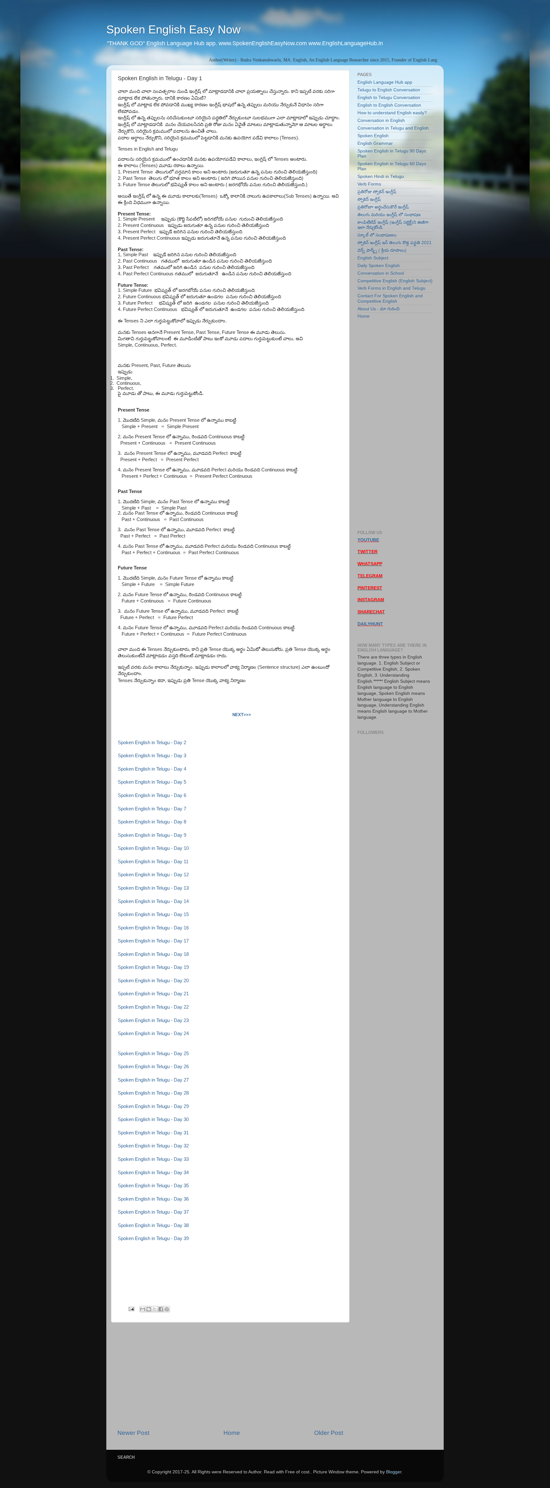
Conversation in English (381, 120)
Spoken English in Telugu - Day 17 (153, 940)
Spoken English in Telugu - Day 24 (153, 1033)
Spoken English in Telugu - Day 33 (153, 1159)
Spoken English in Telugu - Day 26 (153, 1066)
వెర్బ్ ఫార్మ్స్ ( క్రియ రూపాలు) (381, 250)
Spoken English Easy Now (173, 29)
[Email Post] (131, 1308)
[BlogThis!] (148, 1309)
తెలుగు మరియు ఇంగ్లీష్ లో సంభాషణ (388, 214)
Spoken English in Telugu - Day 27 (153, 1080)
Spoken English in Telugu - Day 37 (153, 1212)
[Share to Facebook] (161, 1309)
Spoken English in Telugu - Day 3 (152, 755)
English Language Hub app (384, 82)
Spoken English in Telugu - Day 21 (153, 993)
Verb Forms (369, 184)
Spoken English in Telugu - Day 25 (153, 1053)
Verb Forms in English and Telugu (391, 288)
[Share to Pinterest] (167, 1309)
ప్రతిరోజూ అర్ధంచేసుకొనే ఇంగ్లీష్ (383, 207)
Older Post (328, 1432)
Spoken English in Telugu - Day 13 (153, 888)
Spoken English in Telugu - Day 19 (153, 967)
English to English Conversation (389, 105)
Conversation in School (380, 273)
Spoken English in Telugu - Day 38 (153, 1225)
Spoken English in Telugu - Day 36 (153, 1199)
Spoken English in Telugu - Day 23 (153, 1020)
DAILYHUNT (370, 624)
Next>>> (241, 714)
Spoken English (373, 135)
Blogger (393, 1472)
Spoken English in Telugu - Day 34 (153, 1172)
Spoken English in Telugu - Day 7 (152, 808)
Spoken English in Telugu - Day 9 (152, 835)
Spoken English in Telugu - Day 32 (153, 1145)
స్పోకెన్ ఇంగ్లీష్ (369, 199)
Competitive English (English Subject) (395, 281)
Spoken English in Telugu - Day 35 (153, 1185)
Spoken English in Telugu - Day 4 (152, 769)
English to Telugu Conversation (388, 97)
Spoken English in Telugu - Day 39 (153, 1238)
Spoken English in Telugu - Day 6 (152, 795)
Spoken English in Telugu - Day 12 (153, 874)
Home (231, 1432)
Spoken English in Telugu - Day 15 (153, 914)
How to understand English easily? (392, 112)
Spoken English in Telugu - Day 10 (153, 848)
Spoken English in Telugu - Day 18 (153, 954)
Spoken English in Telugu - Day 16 (153, 927)
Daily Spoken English (378, 265)
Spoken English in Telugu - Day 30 (153, 1119)
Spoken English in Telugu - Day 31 (153, 1132)
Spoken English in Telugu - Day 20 (153, 980)
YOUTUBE (368, 540)
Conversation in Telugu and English (393, 128)
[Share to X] (155, 1309)
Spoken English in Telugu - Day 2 (152, 742)
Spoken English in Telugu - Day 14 (153, 901)
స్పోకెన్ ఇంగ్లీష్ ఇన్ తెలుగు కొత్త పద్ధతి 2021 (394, 242)
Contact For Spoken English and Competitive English (390, 298)
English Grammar (375, 143)
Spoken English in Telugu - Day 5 (152, 782)
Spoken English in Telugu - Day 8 (152, 821)
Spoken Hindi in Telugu (380, 176)
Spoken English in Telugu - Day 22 (153, 1007)
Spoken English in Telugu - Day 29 (153, 1106)
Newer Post (133, 1432)
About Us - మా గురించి (378, 309)
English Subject (372, 258)
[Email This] (142, 1309)
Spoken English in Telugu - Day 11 (153, 861)
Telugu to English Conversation (388, 90)
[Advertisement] (230, 1375)
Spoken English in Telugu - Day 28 (153, 1093)
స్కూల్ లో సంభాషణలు (377, 235)
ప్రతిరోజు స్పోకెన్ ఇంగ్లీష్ (376, 191)
